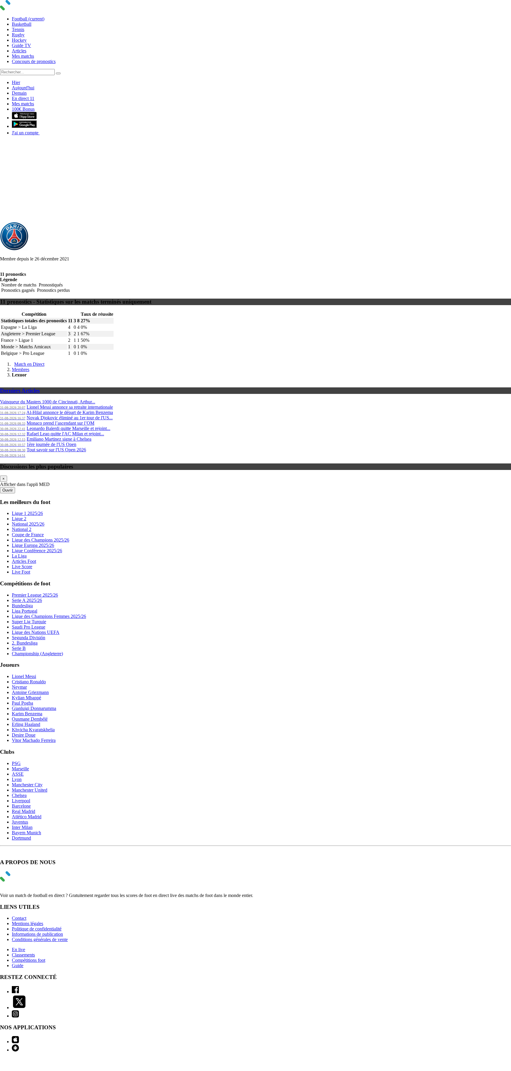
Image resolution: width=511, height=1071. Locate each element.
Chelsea (19, 795)
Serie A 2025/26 (27, 600)
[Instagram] (15, 1015)
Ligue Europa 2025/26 (33, 545)
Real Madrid (23, 811)
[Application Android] (15, 1049)
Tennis (18, 29)
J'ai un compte (26, 132)
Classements (23, 954)
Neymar (19, 687)
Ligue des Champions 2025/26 (40, 539)
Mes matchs (23, 56)
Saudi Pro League (28, 626)
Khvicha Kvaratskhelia (33, 729)
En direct (23, 98)
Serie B (19, 648)
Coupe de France (28, 534)
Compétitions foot (28, 960)
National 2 (21, 529)
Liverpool (21, 800)
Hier (16, 82)
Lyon (17, 779)
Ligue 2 (19, 518)
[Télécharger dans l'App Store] (24, 117)
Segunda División (28, 637)
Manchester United (29, 790)
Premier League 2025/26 (35, 594)
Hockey (19, 40)
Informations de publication (37, 934)
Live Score (22, 566)
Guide (17, 965)
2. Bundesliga (25, 642)
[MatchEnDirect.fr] (19, 8)
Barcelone (21, 806)
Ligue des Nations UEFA (35, 632)
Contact (19, 918)
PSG (16, 763)
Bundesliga (22, 605)
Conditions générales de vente (40, 939)
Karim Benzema (27, 713)
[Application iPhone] (15, 1041)
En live (18, 949)
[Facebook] (15, 991)
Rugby (18, 34)
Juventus (20, 821)
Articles (19, 50)
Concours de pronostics (34, 61)
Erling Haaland (26, 724)
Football (28, 18)
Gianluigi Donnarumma (34, 708)
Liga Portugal (24, 610)
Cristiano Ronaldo (29, 681)
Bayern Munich (26, 832)
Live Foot (21, 571)
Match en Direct (29, 364)
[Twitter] (19, 1007)
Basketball (21, 24)
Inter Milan (22, 827)
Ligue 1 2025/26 (27, 513)
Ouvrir (7, 490)
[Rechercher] (58, 73)
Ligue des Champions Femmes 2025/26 (49, 616)
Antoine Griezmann (30, 692)
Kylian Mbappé (26, 697)
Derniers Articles (20, 390)
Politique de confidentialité (37, 928)
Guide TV (21, 45)
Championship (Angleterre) (37, 653)
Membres (20, 369)
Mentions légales (27, 923)
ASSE (18, 774)
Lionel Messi (24, 676)
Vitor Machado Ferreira (34, 740)
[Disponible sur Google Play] (24, 126)
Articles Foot (24, 561)
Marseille (20, 768)
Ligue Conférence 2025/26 (37, 550)
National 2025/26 (28, 523)
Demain (19, 93)
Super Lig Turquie (29, 621)
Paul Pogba (22, 703)
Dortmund (21, 837)
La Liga (19, 555)
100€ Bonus (23, 109)
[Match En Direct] (19, 879)
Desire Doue (23, 734)
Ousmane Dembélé (30, 718)
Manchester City (27, 784)
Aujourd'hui (23, 87)
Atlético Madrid (26, 816)
